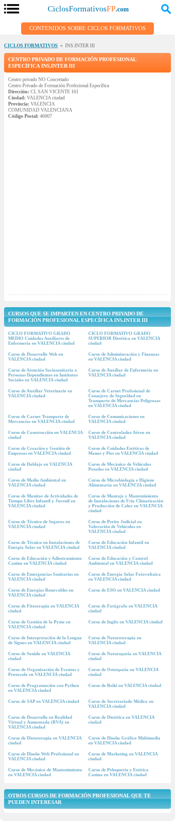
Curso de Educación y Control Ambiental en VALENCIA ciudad (120, 561)
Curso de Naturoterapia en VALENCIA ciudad (114, 640)
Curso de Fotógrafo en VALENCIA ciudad (122, 608)
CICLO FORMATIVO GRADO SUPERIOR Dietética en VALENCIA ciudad (124, 338)
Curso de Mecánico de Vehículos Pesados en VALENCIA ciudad (119, 466)
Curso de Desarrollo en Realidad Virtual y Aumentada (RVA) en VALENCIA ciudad (40, 722)
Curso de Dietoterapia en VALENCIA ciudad (44, 740)
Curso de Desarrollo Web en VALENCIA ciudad (35, 356)
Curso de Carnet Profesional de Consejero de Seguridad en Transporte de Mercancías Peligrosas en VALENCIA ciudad (124, 398)
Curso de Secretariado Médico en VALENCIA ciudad (120, 704)
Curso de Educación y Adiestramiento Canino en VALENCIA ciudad (45, 561)
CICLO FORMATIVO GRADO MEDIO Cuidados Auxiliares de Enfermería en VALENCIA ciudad (41, 338)
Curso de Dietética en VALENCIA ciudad (121, 719)
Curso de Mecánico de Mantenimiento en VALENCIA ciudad (45, 772)
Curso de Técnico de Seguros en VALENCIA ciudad (39, 524)
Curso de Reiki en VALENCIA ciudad (124, 685)
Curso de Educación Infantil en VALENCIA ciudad (118, 545)
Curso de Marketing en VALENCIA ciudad (123, 756)
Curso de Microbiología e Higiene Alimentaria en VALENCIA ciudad (122, 482)
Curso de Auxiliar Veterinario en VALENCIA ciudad (40, 393)
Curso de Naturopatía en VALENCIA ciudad (124, 656)
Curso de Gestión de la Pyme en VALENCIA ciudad (39, 624)
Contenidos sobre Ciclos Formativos (87, 28)
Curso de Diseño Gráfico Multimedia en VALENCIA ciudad (124, 740)
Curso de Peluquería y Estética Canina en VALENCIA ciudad (118, 772)
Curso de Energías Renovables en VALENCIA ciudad (40, 592)
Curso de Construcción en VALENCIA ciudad (45, 435)
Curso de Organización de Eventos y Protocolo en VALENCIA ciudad (44, 672)
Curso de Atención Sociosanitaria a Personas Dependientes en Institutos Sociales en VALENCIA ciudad (43, 375)
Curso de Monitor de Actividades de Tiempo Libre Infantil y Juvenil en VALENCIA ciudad (43, 500)
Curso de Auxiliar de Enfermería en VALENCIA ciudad (123, 372)
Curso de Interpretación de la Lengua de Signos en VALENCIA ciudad (45, 640)
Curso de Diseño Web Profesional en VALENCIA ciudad (43, 756)
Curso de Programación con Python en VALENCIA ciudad (43, 688)
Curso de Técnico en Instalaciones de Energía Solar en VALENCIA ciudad (44, 545)
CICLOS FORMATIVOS (31, 45)
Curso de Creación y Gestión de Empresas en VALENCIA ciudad (39, 451)
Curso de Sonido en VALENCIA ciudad (39, 656)
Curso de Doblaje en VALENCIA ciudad (40, 466)
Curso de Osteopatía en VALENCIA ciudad (123, 672)
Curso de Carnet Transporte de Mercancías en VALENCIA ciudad (41, 419)
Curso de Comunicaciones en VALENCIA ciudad (116, 419)
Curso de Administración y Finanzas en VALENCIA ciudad (123, 356)
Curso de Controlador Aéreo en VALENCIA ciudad (119, 435)
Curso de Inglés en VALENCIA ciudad (125, 621)
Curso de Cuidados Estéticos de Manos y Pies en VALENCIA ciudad (123, 451)
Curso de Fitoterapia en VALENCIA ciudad (43, 608)
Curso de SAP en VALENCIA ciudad (43, 701)
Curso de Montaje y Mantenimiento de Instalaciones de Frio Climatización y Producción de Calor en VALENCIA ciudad (125, 503)
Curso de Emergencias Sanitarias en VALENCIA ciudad (43, 576)
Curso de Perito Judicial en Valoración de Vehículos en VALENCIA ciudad (115, 526)
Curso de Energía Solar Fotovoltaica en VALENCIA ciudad (124, 576)
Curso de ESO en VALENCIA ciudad (124, 590)
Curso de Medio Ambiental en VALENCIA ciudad (37, 482)
